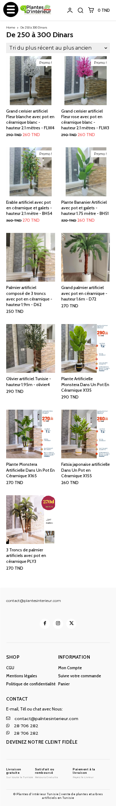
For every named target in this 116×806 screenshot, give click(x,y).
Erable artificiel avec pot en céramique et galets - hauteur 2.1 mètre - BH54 (29, 207)
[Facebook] (45, 624)
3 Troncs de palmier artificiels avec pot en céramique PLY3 (26, 555)
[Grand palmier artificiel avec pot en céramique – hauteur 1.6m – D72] (85, 257)
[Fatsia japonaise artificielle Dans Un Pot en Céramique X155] (85, 434)
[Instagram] (58, 624)
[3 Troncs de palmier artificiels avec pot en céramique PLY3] (30, 519)
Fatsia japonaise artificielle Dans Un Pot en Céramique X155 (85, 469)
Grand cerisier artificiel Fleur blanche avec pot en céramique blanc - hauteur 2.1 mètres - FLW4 (30, 119)
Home (10, 27)
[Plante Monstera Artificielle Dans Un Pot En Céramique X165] (30, 434)
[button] (80, 10)
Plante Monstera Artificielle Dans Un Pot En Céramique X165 (30, 469)
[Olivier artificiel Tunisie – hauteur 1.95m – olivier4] (30, 348)
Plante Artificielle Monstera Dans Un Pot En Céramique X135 (85, 384)
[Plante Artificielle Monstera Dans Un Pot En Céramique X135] (85, 348)
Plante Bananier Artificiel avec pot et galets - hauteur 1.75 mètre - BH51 (85, 207)
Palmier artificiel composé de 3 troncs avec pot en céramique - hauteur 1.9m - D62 (29, 296)
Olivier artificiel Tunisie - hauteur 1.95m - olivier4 (28, 381)
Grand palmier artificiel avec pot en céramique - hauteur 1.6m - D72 (84, 293)
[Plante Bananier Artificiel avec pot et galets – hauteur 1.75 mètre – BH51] (85, 171)
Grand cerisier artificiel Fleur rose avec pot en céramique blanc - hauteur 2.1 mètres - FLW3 (85, 119)
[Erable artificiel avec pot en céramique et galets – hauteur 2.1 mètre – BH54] (30, 171)
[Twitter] (71, 624)
